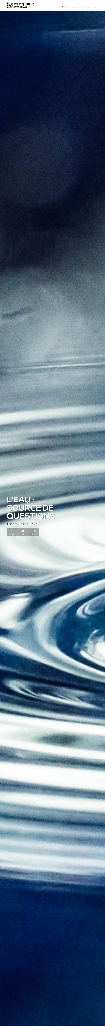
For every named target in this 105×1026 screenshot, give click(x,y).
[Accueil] (20, 4)
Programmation (74, 7)
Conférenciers (63, 7)
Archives (94, 7)
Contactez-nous (85, 7)
